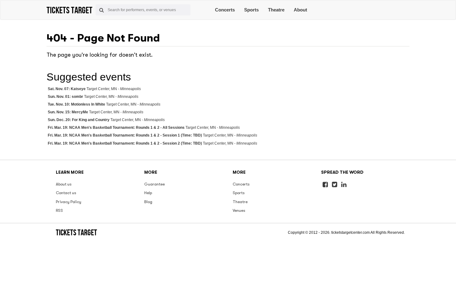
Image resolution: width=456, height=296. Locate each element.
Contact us (66, 192)
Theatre (276, 9)
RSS (59, 210)
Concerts (225, 9)
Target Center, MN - (94, 89)
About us (64, 184)
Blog (148, 201)
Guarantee (154, 184)
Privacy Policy (68, 201)
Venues (239, 210)
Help (148, 192)
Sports (251, 9)
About (300, 9)
